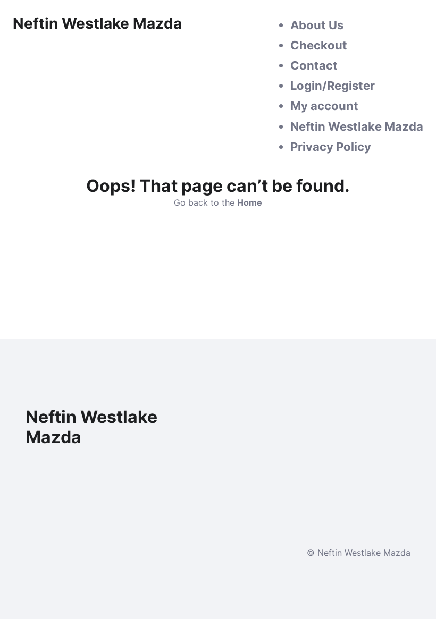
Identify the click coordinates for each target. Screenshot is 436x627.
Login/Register (332, 85)
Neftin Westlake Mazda (356, 126)
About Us (316, 25)
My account (324, 106)
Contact (314, 65)
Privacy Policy (330, 147)
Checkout (318, 45)
